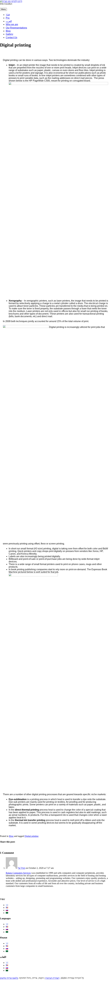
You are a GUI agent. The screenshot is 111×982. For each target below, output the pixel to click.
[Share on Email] (10, 847)
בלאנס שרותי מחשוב (9, 978)
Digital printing (31, 836)
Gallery (9, 34)
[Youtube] (13, 6)
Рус (8, 18)
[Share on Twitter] (4, 847)
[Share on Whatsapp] (19, 847)
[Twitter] (4, 6)
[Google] (7, 6)
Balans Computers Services (18, 873)
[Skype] (19, 6)
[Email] (16, 6)
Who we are (12, 24)
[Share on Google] (7, 847)
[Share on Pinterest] (13, 847)
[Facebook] (1, 6)
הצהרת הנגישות (52, 978)
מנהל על (21, 868)
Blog (8, 31)
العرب (9, 21)
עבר (8, 14)
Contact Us (11, 37)
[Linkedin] (10, 6)
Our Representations (16, 28)
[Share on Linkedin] (16, 847)
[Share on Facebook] (1, 847)
